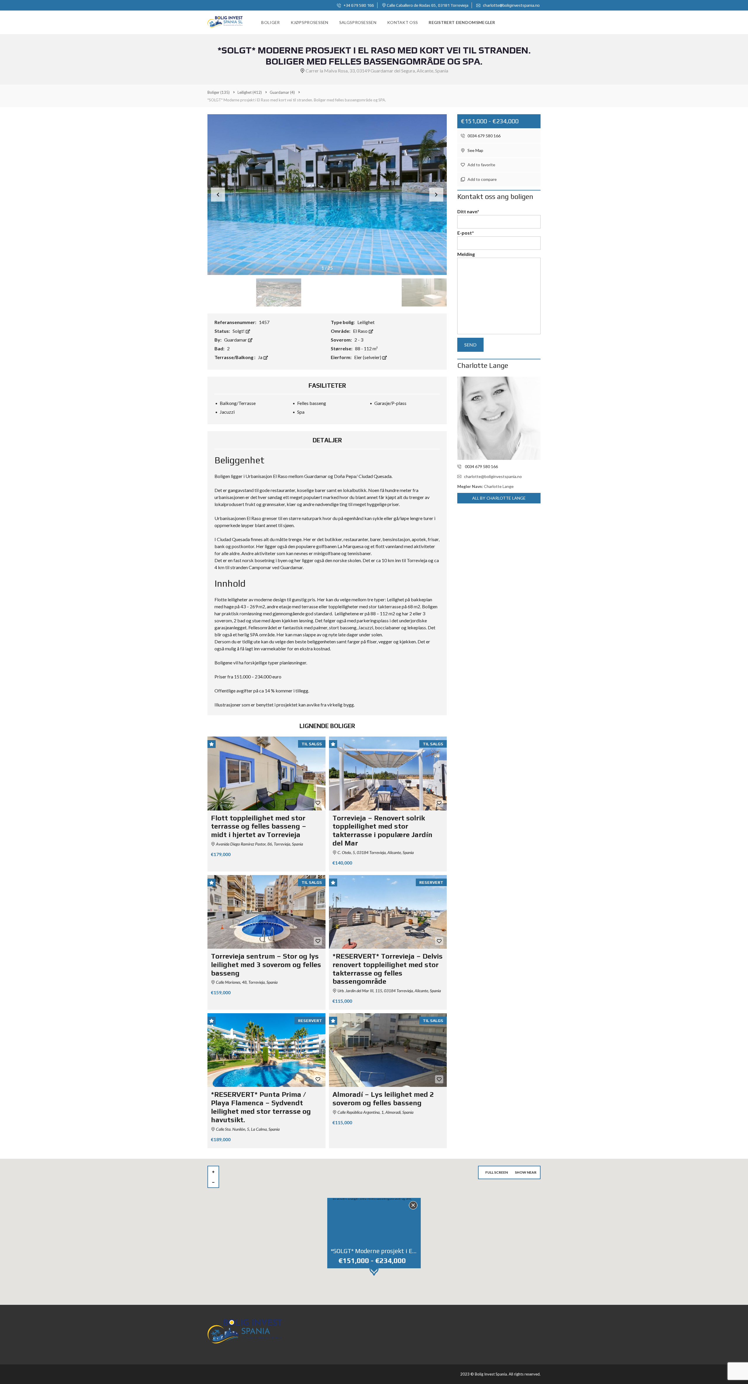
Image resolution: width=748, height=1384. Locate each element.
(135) (218, 92)
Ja (260, 357)
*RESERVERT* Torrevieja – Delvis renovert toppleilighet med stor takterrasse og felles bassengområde (388, 968)
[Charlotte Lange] (499, 418)
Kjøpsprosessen (309, 22)
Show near (525, 1172)
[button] (436, 195)
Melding (466, 254)
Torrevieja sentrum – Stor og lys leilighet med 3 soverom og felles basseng (266, 964)
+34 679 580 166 (358, 5)
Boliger (270, 22)
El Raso (360, 331)
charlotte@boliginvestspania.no (511, 5)
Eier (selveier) (368, 357)
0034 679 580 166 (484, 135)
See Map (475, 150)
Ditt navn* (468, 211)
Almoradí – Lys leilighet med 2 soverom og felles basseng (383, 1098)
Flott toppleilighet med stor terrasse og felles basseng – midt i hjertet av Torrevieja (258, 826)
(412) (250, 92)
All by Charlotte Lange (499, 498)
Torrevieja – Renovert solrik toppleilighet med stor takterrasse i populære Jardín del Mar (382, 830)
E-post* (465, 232)
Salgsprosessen (357, 22)
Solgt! (239, 331)
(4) (282, 92)
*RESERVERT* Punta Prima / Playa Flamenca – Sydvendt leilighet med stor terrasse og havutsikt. (261, 1106)
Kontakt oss (402, 22)
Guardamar (236, 339)
